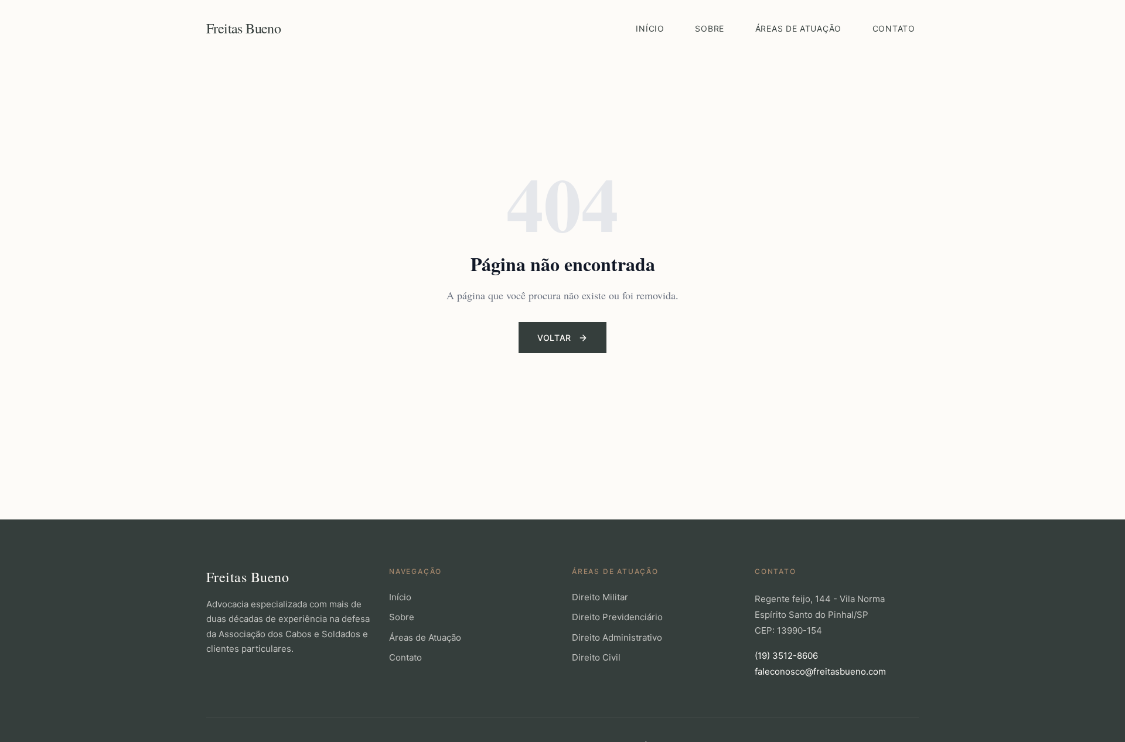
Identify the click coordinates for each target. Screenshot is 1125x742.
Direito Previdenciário (617, 617)
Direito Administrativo (617, 637)
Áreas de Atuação (798, 28)
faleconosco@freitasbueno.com (820, 671)
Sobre (709, 28)
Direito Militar (600, 597)
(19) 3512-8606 (786, 655)
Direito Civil (596, 657)
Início (650, 28)
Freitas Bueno (243, 28)
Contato (893, 28)
